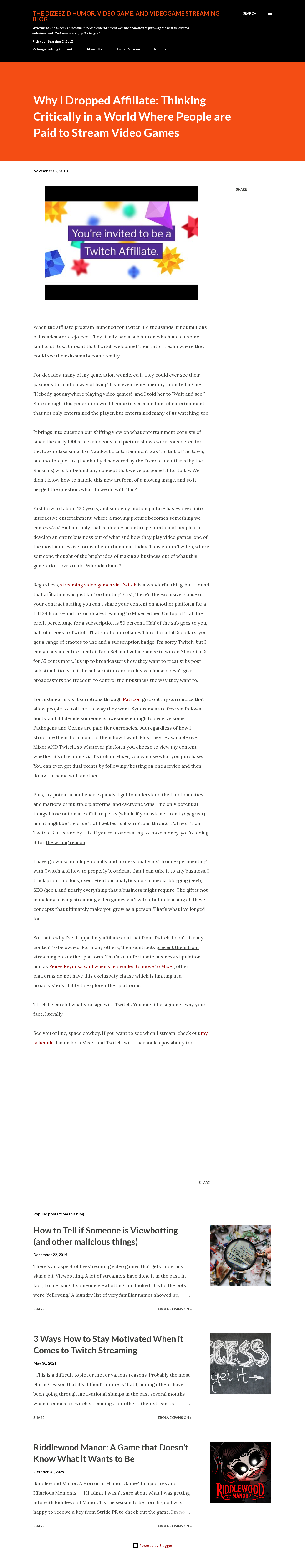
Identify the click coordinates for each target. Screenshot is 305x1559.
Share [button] (241, 189)
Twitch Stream (128, 49)
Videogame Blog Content (52, 49)
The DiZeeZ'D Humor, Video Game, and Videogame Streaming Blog (125, 16)
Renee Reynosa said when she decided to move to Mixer (111, 966)
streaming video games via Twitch (98, 585)
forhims (160, 49)
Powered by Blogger (155, 1545)
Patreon (132, 699)
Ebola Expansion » (175, 1309)
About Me (94, 49)
